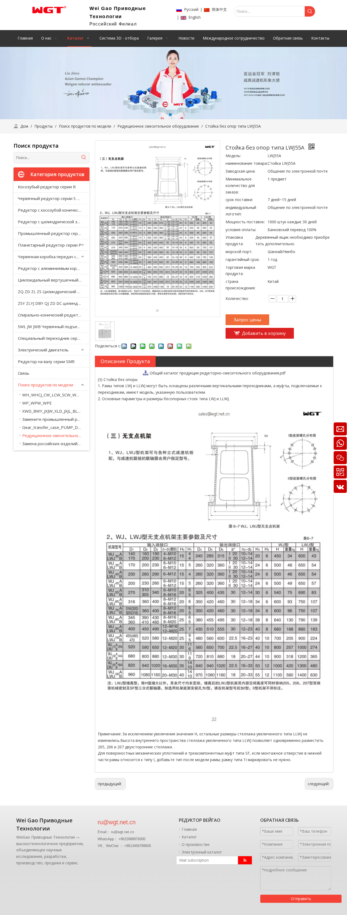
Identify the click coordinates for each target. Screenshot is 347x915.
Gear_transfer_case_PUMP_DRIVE (54, 427)
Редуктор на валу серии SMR (46, 361)
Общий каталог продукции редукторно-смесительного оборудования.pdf (217, 373)
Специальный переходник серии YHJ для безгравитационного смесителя (53, 338)
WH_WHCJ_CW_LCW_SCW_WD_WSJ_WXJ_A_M (55, 394)
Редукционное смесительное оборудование (55, 435)
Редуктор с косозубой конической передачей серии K (53, 210)
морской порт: (239, 251)
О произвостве (196, 844)
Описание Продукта (125, 361)
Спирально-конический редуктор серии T (53, 315)
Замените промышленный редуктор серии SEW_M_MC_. (55, 419)
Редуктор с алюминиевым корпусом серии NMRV (53, 268)
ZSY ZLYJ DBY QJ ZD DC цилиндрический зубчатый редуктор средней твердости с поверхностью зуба (53, 303)
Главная (189, 829)
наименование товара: (247, 163)
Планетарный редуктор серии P (49, 245)
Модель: (233, 155)
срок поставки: (239, 199)
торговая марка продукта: (240, 270)
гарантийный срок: (243, 259)
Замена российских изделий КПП (55, 443)
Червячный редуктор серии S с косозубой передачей (53, 198)
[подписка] (245, 860)
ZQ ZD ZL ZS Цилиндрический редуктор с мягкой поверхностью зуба (53, 291)
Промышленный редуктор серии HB (53, 233)
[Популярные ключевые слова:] (310, 11)
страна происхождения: (240, 284)
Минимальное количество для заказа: (240, 185)
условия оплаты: (241, 229)
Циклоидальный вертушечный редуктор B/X (53, 280)
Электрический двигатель (43, 350)
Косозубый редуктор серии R (47, 186)
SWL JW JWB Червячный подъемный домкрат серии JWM (53, 326)
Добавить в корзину (264, 333)
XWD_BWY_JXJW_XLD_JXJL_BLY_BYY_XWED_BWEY (55, 411)
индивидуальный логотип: (241, 210)
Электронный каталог (202, 852)
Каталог (189, 836)
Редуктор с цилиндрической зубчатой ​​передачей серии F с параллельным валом (53, 221)
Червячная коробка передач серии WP (53, 256)
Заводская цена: (240, 171)
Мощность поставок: (245, 221)
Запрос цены (247, 320)
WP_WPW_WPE (37, 403)
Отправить (301, 898)
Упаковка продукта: (234, 240)
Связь (23, 373)
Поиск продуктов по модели (45, 384)
